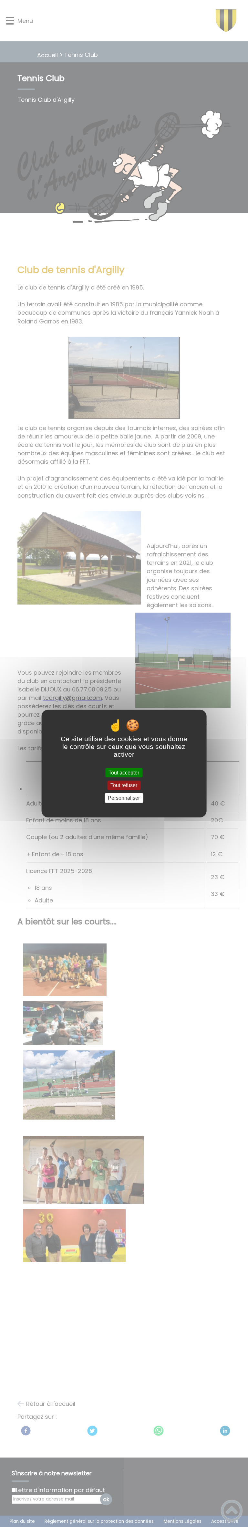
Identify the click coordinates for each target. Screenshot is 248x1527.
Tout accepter (123, 772)
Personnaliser (124, 798)
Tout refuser (123, 785)
